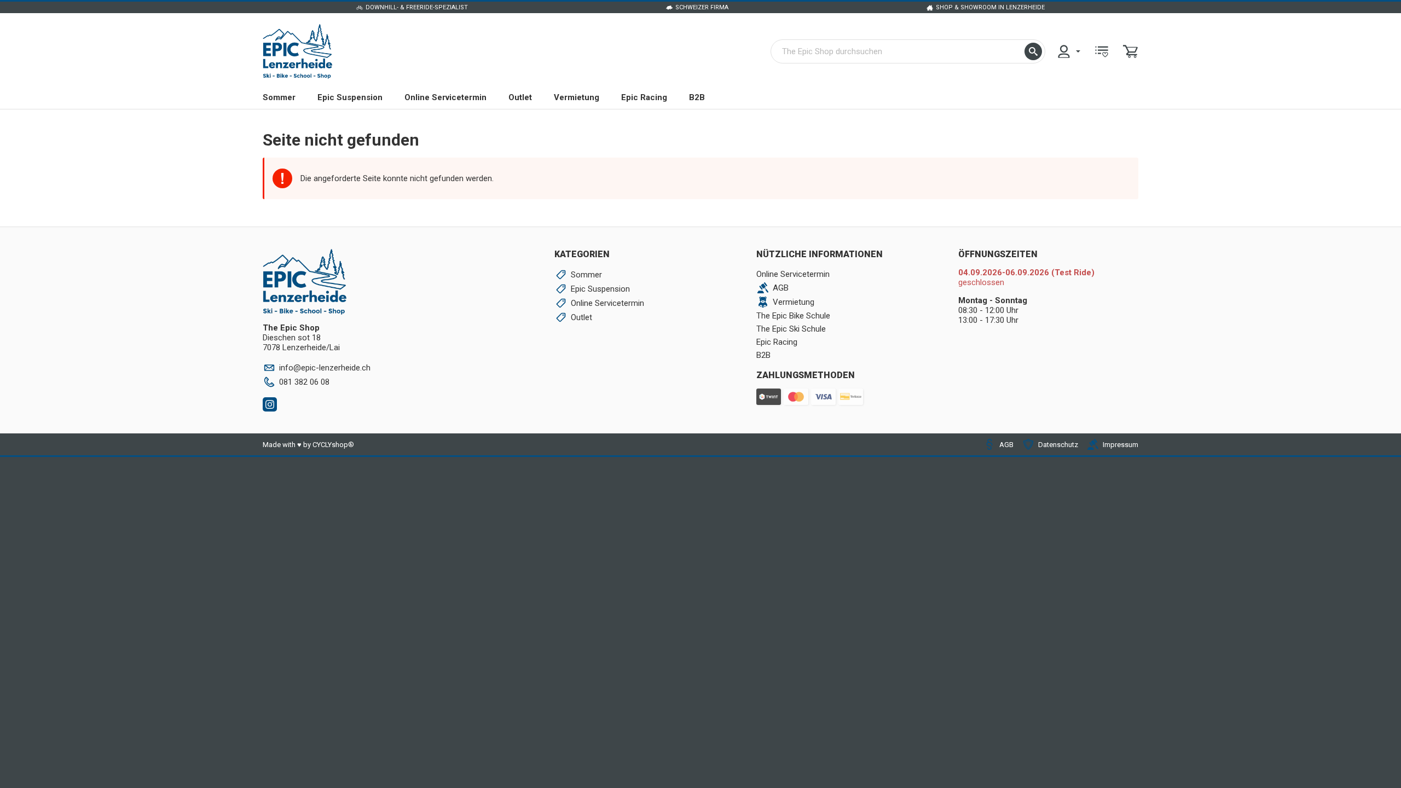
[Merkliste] (1101, 51)
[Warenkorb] (1130, 51)
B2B (697, 97)
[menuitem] (1068, 51)
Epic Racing (644, 97)
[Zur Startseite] (297, 51)
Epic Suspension (350, 97)
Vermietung (576, 97)
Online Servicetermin (445, 97)
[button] (1033, 51)
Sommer (279, 97)
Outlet (520, 97)
